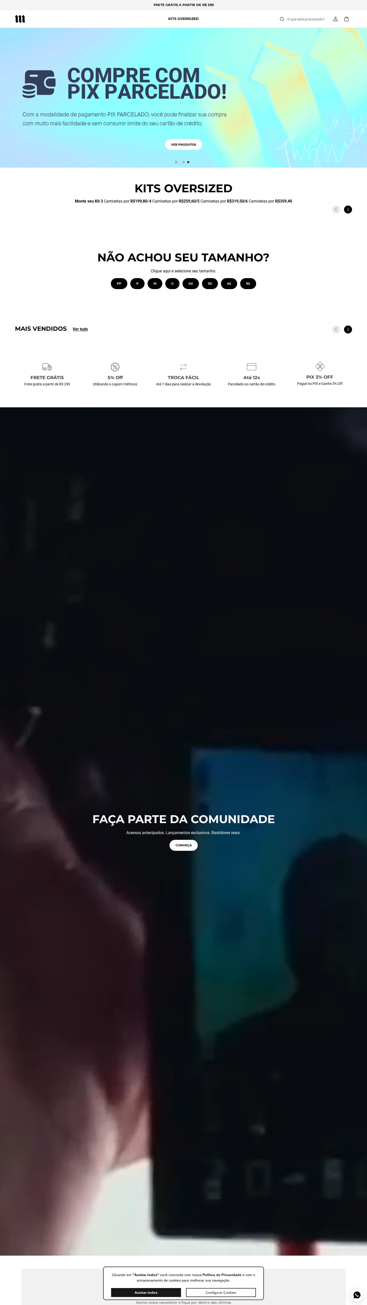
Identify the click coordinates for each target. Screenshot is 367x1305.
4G (229, 283)
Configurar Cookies (221, 1293)
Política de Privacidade (221, 1275)
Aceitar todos (146, 1293)
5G (248, 283)
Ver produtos (183, 150)
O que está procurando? (306, 19)
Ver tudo (80, 329)
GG (190, 283)
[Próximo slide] (348, 210)
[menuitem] (183, 19)
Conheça (184, 845)
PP (119, 283)
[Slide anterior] (336, 210)
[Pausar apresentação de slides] (176, 162)
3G (210, 283)
